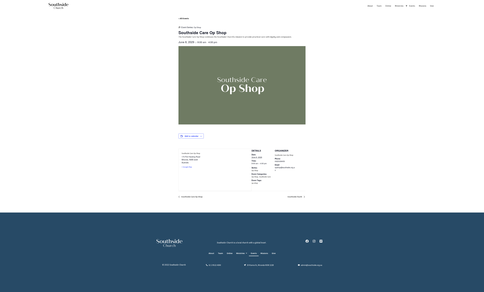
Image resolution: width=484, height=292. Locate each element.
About (370, 6)
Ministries (399, 6)
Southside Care (265, 177)
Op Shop (255, 170)
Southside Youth (295, 197)
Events (412, 6)
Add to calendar (191, 136)
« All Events (183, 18)
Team (379, 6)
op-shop (255, 183)
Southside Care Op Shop (284, 155)
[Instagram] (314, 241)
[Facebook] (307, 241)
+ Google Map (187, 167)
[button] (241, 253)
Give (432, 6)
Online (388, 6)
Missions (422, 6)
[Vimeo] (321, 241)
